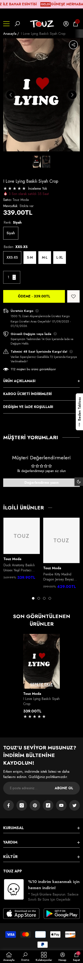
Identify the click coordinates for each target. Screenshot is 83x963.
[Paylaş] (73, 45)
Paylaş (73, 45)
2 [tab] (38, 598)
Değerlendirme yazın (41, 482)
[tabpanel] (22, 550)
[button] (17, 24)
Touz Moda (21, 199)
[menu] (6, 24)
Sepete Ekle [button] (41, 684)
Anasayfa (9, 33)
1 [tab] (33, 598)
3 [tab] (44, 598)
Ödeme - (34, 296)
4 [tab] (50, 598)
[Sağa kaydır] (72, 95)
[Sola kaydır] (10, 95)
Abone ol (64, 788)
